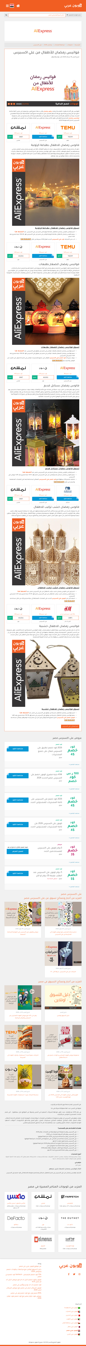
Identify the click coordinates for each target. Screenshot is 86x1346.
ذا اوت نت (70, 1225)
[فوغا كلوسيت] (70, 1239)
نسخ (59, 136)
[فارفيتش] (70, 1197)
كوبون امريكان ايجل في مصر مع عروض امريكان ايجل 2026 (23, 1289)
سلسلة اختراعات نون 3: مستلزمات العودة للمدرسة (22, 1095)
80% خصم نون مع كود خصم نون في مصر (26, 1293)
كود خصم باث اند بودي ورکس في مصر (27, 1285)
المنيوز (43, 1246)
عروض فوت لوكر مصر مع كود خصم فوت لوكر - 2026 (23, 1297)
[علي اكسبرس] (43, 128)
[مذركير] (68, 490)
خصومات (70, 45)
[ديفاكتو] (16, 1218)
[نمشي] (18, 128)
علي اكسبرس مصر (71, 894)
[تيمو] (68, 128)
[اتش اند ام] (68, 609)
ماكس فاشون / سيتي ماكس (16, 1203)
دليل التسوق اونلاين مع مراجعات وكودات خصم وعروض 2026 (23, 1271)
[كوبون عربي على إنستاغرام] (79, 1274)
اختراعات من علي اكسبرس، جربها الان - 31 (63, 972)
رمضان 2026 (48, 45)
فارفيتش (70, 1203)
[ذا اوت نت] (70, 1218)
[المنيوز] (43, 1239)
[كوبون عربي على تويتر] (74, 1274)
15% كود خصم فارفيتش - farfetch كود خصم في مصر (23, 1276)
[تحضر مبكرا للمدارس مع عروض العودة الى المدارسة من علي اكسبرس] (63, 914)
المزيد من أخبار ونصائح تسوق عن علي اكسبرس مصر (53, 898)
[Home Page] (70, 1266)
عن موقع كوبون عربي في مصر (30, 1266)
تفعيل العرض (17, 851)
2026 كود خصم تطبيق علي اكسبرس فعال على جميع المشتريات (49, 751)
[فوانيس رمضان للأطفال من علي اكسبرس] (43, 83)
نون (43, 1225)
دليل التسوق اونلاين (63, 1015)
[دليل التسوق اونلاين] (63, 998)
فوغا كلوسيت (70, 1246)
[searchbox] (36, 15)
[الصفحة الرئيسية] (73, 6)
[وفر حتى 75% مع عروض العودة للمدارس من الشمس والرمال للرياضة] (22, 998)
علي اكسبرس (37, 45)
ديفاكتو (16, 1225)
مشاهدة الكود (43, 136)
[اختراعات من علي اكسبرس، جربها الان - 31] (63, 954)
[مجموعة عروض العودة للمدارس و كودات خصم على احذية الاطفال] (63, 1037)
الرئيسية (77, 45)
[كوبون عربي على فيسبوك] (69, 1274)
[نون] (18, 247)
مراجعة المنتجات (59, 45)
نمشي (43, 1203)
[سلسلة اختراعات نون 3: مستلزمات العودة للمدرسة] (22, 1077)
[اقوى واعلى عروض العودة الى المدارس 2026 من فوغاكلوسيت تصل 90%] (63, 1077)
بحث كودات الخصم (74, 15)
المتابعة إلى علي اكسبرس (70, 726)
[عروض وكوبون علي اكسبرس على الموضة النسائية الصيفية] (22, 914)
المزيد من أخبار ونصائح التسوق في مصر (60, 982)
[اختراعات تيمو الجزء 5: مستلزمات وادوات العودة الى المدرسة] (22, 1037)
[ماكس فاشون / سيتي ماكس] (16, 1197)
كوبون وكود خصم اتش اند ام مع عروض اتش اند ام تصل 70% (23, 1281)
